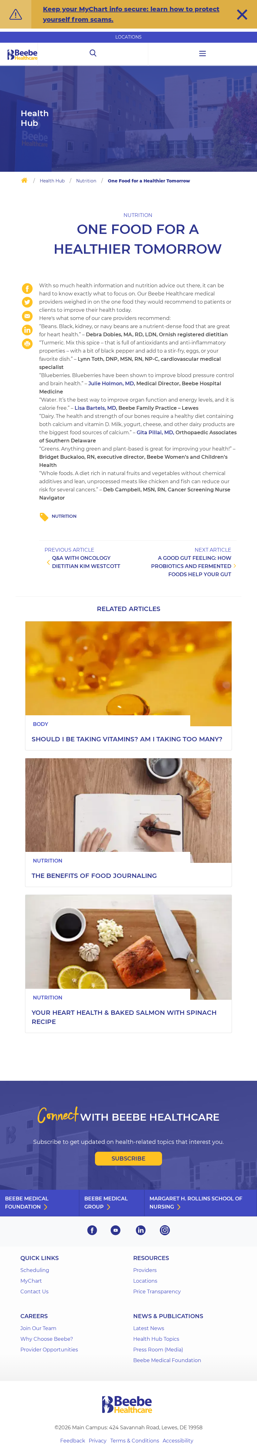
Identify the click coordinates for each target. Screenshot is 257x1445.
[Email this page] (27, 316)
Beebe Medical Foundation (27, 1203)
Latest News (148, 1328)
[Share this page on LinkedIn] (27, 330)
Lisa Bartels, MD (95, 408)
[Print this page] (27, 344)
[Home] (24, 181)
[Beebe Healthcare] (23, 62)
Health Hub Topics (156, 1339)
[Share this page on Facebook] (27, 288)
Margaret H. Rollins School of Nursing (195, 1203)
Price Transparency (157, 1292)
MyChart (31, 1281)
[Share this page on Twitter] (27, 302)
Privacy (98, 1441)
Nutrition (86, 181)
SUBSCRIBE (128, 1158)
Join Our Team (38, 1328)
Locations (128, 37)
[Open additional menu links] (202, 54)
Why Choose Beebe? (46, 1339)
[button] (242, 14)
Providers (145, 1270)
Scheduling (34, 1270)
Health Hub (52, 181)
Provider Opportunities (49, 1350)
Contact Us (34, 1292)
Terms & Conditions (134, 1441)
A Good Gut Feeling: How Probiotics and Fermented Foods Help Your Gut (191, 566)
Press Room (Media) (158, 1350)
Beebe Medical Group (106, 1203)
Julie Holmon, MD (111, 384)
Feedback (72, 1441)
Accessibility (178, 1441)
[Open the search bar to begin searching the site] (93, 54)
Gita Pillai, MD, (155, 433)
